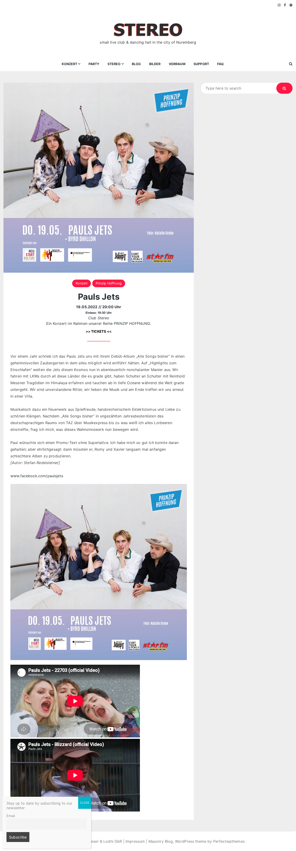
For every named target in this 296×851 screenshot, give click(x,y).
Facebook (285, 5)
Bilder (155, 64)
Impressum (135, 841)
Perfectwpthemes (229, 841)
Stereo (114, 64)
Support (201, 64)
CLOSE (84, 802)
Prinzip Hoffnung (109, 283)
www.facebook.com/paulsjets (36, 476)
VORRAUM (177, 64)
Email (10, 816)
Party (94, 64)
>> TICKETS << (99, 331)
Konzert (69, 64)
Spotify (291, 5)
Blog (136, 64)
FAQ (220, 64)
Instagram (279, 5)
